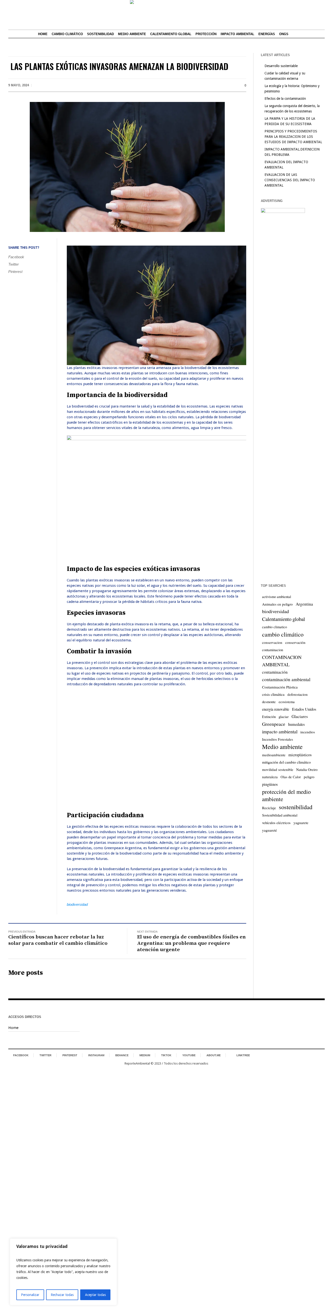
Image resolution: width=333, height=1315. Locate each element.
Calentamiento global (283, 619)
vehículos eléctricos (276, 822)
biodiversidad (77, 904)
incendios (307, 731)
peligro (309, 776)
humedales (296, 724)
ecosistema (287, 701)
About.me (213, 1055)
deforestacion (297, 694)
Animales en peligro (277, 604)
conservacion (272, 642)
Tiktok (166, 1055)
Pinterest (15, 271)
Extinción (269, 716)
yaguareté (269, 830)
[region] (63, 1271)
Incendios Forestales (277, 739)
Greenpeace (273, 724)
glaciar (284, 716)
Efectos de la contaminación (285, 98)
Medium (144, 1055)
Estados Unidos (304, 709)
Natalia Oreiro (307, 769)
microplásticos (300, 754)
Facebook (16, 257)
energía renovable (275, 709)
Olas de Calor (291, 777)
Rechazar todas (62, 1295)
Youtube (189, 1055)
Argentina (304, 604)
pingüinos (270, 784)
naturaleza (270, 776)
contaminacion (272, 650)
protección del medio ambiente (286, 795)
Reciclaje (269, 807)
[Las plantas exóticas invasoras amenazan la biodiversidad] (127, 166)
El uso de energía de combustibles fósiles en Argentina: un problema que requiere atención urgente (191, 943)
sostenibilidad (295, 807)
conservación (295, 642)
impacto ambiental (279, 731)
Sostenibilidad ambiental (279, 815)
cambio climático (283, 634)
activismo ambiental (276, 596)
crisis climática (273, 694)
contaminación (275, 672)
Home (13, 1028)
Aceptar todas (95, 1295)
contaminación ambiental (286, 679)
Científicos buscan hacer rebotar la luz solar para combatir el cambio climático (58, 940)
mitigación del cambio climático (286, 762)
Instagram (96, 1055)
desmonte (269, 701)
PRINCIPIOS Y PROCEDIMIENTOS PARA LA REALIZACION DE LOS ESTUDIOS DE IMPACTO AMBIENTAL (293, 136)
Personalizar (30, 1295)
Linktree (243, 1055)
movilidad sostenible (277, 769)
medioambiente (273, 754)
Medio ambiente (282, 746)
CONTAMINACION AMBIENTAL (282, 660)
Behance (121, 1055)
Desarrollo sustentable (281, 66)
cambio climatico (274, 627)
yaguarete (301, 822)
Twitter (13, 264)
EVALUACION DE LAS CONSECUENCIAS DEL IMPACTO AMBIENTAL (289, 180)
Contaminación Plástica (280, 687)
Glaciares (300, 716)
